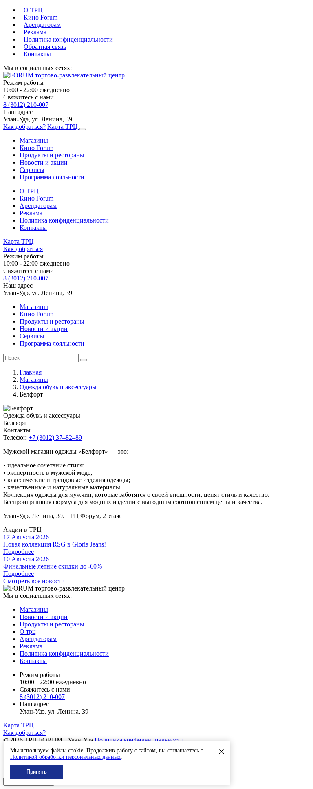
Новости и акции (44, 162)
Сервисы (32, 169)
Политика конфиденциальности (68, 39)
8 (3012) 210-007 (25, 104)
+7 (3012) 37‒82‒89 (55, 437)
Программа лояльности (52, 177)
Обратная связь (45, 46)
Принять (36, 772)
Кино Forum (40, 17)
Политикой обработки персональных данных (65, 757)
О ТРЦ (33, 10)
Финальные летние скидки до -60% (52, 566)
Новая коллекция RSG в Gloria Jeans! (54, 544)
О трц (28, 631)
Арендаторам (42, 24)
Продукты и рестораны (52, 155)
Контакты (37, 54)
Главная (31, 372)
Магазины (34, 140)
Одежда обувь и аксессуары (58, 386)
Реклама (35, 32)
